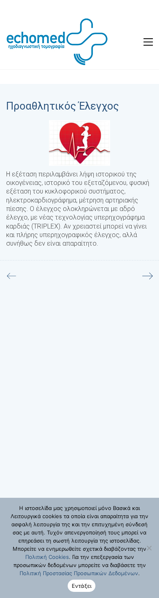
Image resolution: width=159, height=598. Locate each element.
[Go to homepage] (57, 41)
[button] (148, 42)
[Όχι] (149, 548)
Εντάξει (82, 586)
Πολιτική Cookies (47, 557)
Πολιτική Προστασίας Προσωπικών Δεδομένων (79, 573)
